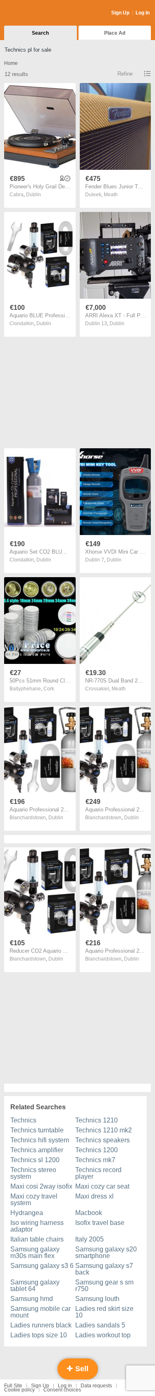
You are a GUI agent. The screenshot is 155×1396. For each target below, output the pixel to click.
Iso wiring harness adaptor (37, 1226)
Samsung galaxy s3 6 (42, 1265)
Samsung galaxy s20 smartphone (106, 1252)
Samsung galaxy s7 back (104, 1269)
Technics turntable (37, 1130)
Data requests (96, 1386)
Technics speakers (102, 1140)
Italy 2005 (89, 1239)
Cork (48, 689)
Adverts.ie (36, 13)
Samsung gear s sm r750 (104, 1285)
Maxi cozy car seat (102, 1186)
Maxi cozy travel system (33, 1199)
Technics (23, 1120)
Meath (111, 194)
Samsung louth (97, 1298)
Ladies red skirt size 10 (104, 1312)
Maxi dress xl (94, 1196)
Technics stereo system (33, 1173)
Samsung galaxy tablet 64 (35, 1285)
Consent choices (62, 1390)
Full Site (13, 1386)
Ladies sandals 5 (100, 1325)
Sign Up (120, 13)
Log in (65, 1386)
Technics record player (98, 1173)
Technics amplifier (36, 1149)
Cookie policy (19, 1390)
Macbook (88, 1212)
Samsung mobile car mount (40, 1312)
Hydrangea (26, 1212)
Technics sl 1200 (35, 1159)
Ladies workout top (103, 1335)
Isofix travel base (99, 1222)
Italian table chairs (37, 1239)
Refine (125, 74)
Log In (143, 13)
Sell (80, 1369)
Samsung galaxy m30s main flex (35, 1252)
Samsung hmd (31, 1298)
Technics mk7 (95, 1159)
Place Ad (114, 33)
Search (40, 33)
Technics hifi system (39, 1140)
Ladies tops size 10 (38, 1335)
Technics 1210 (96, 1120)
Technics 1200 (96, 1149)
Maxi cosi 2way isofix (41, 1186)
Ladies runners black (41, 1325)
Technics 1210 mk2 (103, 1130)
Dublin (33, 194)
